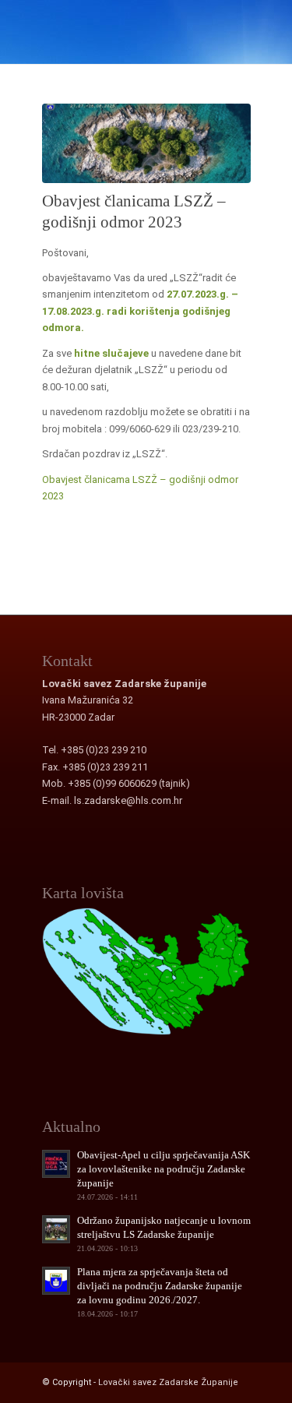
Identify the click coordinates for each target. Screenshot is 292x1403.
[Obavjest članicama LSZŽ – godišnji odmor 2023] (146, 143)
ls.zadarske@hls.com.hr (128, 800)
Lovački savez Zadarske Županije (168, 1382)
